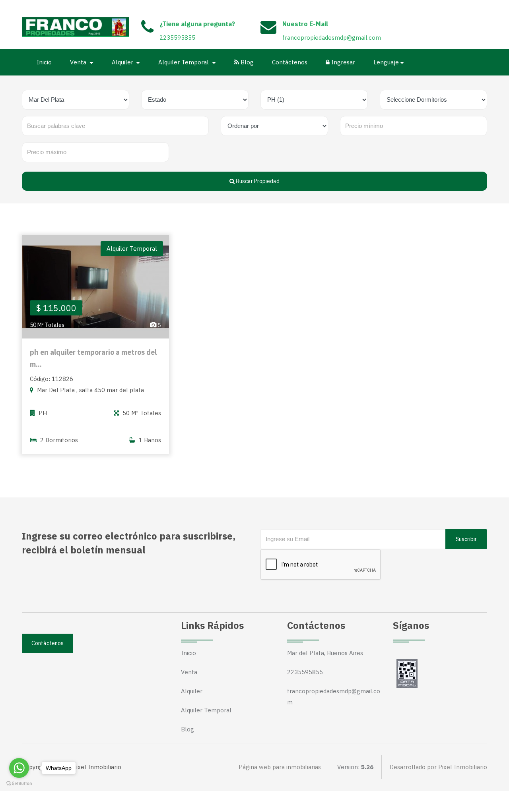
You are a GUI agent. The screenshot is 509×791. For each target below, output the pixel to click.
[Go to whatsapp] (19, 768)
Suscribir (466, 539)
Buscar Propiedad (257, 181)
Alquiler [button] (123, 62)
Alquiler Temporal (206, 710)
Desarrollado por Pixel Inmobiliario (438, 767)
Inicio (44, 62)
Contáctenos (289, 62)
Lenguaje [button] (386, 62)
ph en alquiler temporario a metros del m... (93, 358)
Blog (246, 62)
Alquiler (191, 691)
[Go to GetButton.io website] (19, 783)
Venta (189, 672)
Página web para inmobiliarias (280, 767)
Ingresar (342, 62)
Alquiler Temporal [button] (184, 62)
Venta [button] (79, 62)
